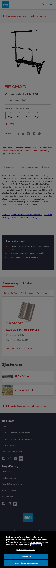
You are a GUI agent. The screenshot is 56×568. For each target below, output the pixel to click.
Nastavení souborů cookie (25, 550)
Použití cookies (36, 545)
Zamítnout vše (26, 556)
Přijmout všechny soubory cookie (26, 563)
